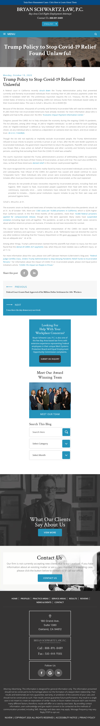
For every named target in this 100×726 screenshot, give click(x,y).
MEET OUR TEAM (50, 414)
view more (50, 532)
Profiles (25, 598)
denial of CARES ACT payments (29, 247)
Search (66, 432)
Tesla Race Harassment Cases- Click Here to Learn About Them (50, 2)
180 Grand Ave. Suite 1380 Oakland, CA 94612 (50, 625)
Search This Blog (40, 424)
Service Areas (59, 598)
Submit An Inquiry (50, 359)
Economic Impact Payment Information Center (63, 115)
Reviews (84, 598)
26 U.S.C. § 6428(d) (16, 133)
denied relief (38, 163)
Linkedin (34, 273)
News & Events (43, 602)
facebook (24, 273)
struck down (45, 90)
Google (50, 673)
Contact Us (50, 578)
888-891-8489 (56, 18)
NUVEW (8, 717)
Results (73, 598)
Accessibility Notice (66, 717)
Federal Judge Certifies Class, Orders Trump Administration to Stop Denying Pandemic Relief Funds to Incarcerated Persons (50, 258)
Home (14, 598)
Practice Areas (40, 598)
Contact (59, 602)
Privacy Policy (87, 717)
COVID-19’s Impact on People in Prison (36, 265)
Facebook (42, 673)
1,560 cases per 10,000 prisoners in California (56, 210)
